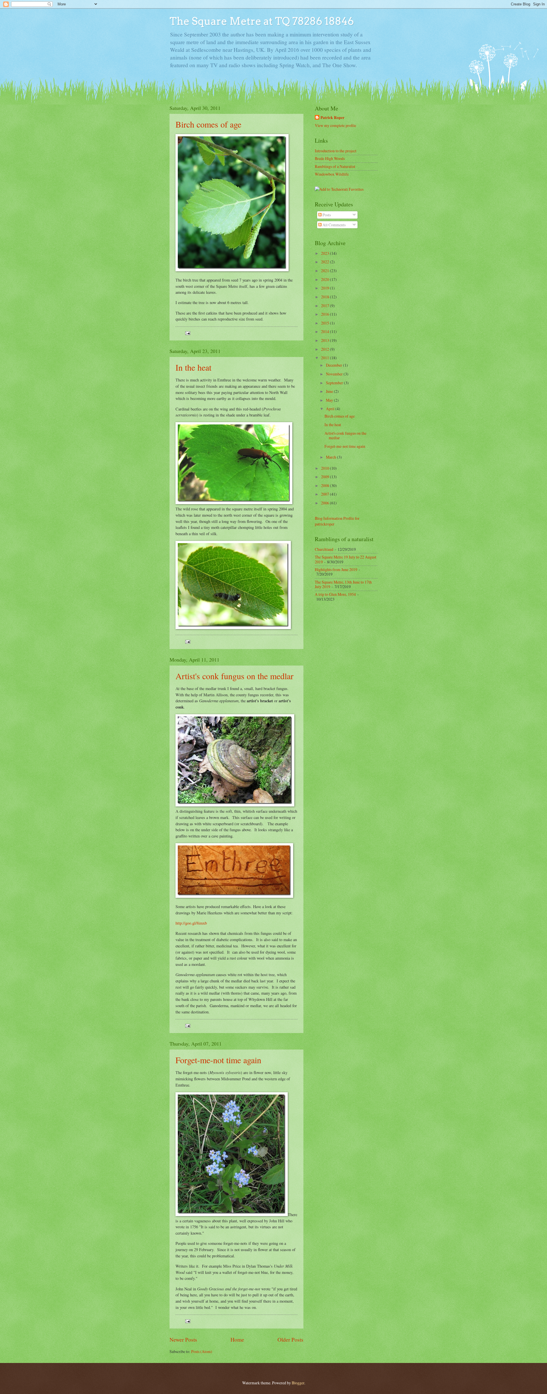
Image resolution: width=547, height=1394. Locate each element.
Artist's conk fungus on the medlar (234, 675)
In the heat (193, 367)
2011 (325, 357)
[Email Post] (187, 332)
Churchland (324, 549)
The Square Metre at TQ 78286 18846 (262, 21)
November (335, 374)
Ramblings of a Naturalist (335, 166)
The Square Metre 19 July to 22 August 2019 (345, 559)
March (331, 457)
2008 (325, 485)
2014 (325, 331)
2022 (325, 261)
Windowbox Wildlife (332, 174)
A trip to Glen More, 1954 (335, 594)
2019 (325, 288)
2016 (325, 314)
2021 (325, 270)
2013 (325, 340)
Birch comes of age (208, 124)
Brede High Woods (330, 158)
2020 (325, 279)
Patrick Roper (332, 117)
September (335, 382)
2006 (325, 503)
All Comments (334, 224)
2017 (325, 305)
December (334, 365)
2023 (325, 253)
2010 (325, 468)
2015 (325, 323)
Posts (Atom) (201, 1351)
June (330, 391)
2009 (325, 476)
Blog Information (328, 518)
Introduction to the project (335, 150)
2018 (325, 296)
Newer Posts (183, 1339)
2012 (325, 349)
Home (237, 1339)
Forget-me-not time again (218, 1059)
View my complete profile (335, 125)
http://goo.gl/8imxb (191, 923)
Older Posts (290, 1339)
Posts (326, 214)
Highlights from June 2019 (336, 569)
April (330, 408)
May (330, 400)
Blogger (298, 1382)
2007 (325, 494)
